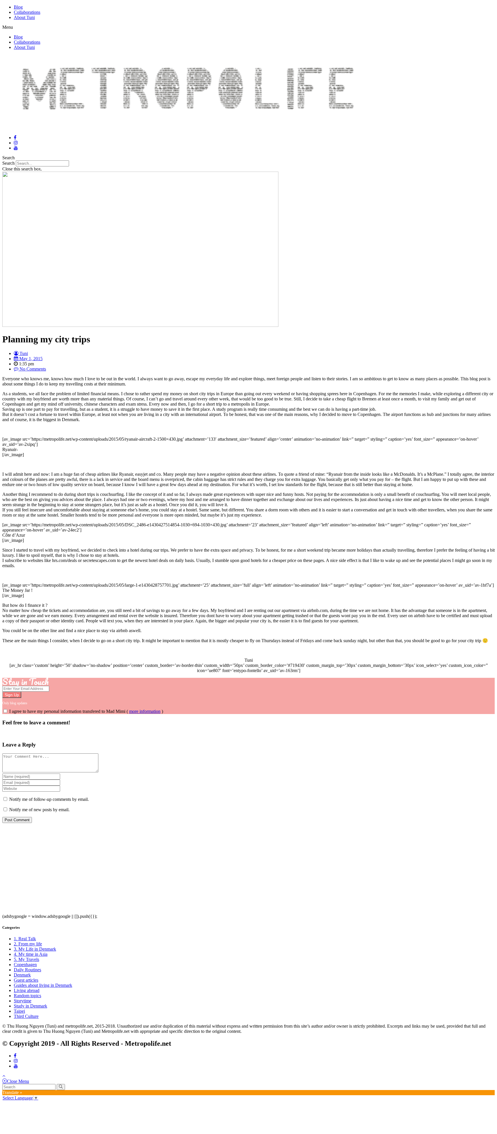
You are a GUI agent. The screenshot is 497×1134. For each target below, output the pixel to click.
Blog (18, 7)
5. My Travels (26, 959)
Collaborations (27, 12)
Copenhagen (25, 964)
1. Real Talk (25, 938)
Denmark (22, 974)
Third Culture (26, 1016)
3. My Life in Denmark (35, 949)
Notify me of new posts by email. (39, 809)
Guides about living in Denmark (43, 985)
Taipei (19, 1011)
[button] (248, 27)
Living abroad (26, 990)
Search (8, 163)
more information (144, 711)
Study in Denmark (30, 1005)
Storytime (22, 1000)
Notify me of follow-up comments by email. (49, 799)
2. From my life (28, 943)
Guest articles (26, 980)
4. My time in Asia (30, 954)
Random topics (27, 995)
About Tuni (24, 17)
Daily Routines (27, 969)
